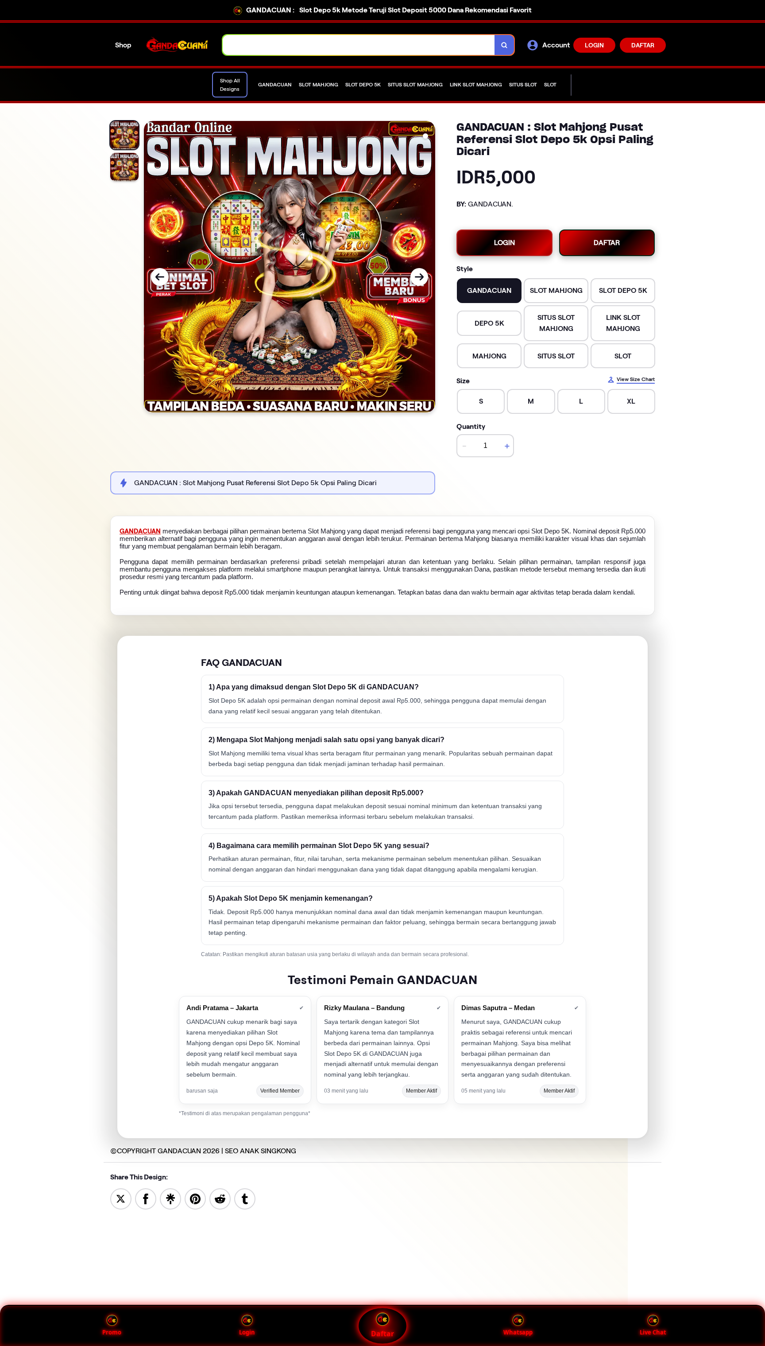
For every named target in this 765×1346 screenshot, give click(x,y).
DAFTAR (642, 45)
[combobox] (359, 45)
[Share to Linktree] (170, 1198)
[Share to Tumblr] (244, 1198)
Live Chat (653, 1332)
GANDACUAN (140, 531)
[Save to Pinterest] (195, 1198)
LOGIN (594, 45)
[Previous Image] (160, 277)
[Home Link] (177, 45)
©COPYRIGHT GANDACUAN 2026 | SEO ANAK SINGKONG (203, 1151)
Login (247, 1332)
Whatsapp (518, 1332)
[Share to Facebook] (145, 1198)
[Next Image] (419, 277)
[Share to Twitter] (120, 1198)
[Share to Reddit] (220, 1198)
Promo (111, 1332)
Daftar (382, 1333)
